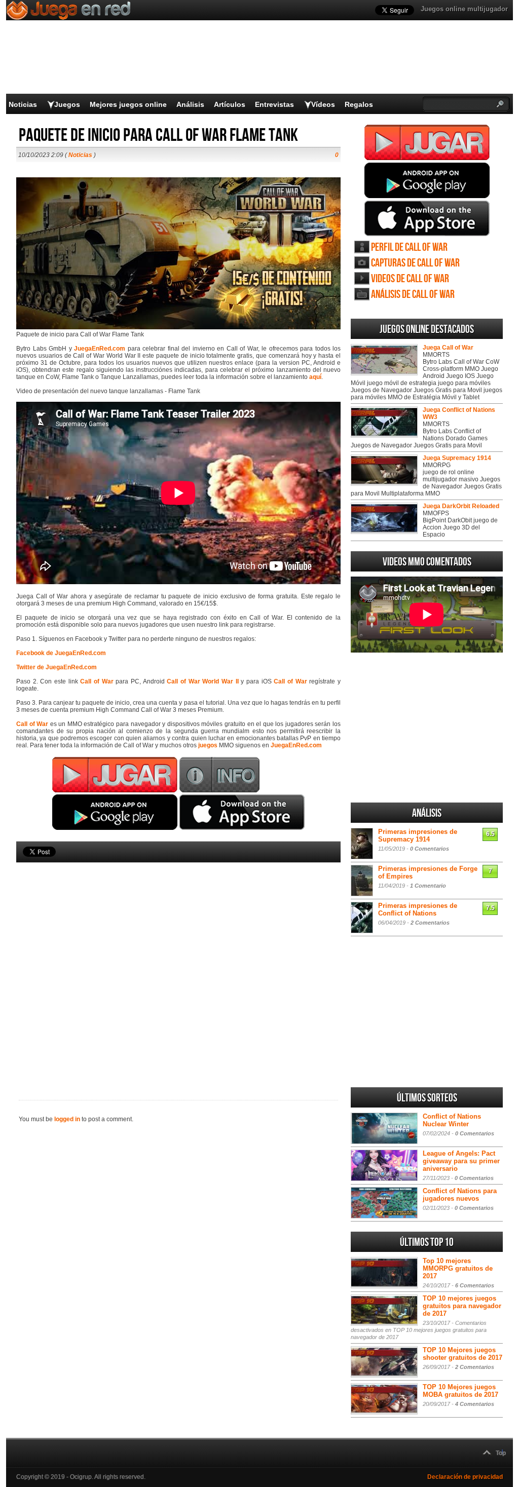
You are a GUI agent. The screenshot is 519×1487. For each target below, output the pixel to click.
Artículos (229, 104)
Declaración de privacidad (465, 1476)
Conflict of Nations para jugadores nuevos (460, 1194)
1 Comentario (428, 886)
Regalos (359, 104)
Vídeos (323, 104)
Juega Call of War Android (427, 180)
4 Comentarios (474, 1404)
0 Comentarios (429, 849)
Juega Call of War (427, 142)
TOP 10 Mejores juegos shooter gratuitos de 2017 (462, 1353)
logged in (67, 1119)
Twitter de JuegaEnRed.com (56, 667)
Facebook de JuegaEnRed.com (61, 653)
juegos (207, 745)
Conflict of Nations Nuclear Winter (452, 1120)
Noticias (23, 104)
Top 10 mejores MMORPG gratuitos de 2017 (458, 1268)
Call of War (96, 681)
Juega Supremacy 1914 (457, 458)
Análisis (190, 104)
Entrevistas (274, 104)
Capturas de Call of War (415, 263)
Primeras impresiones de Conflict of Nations (417, 909)
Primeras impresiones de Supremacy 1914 (417, 835)
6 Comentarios (474, 1285)
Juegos (67, 104)
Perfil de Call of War (409, 247)
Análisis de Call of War (413, 294)
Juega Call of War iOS (427, 218)
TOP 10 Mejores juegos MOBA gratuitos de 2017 (460, 1390)
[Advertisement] (178, 964)
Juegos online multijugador (464, 9)
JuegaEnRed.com (99, 348)
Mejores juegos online (128, 104)
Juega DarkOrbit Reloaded (461, 506)
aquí (315, 376)
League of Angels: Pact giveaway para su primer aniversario (461, 1161)
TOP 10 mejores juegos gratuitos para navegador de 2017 (462, 1305)
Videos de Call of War (410, 279)
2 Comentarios (430, 923)
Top (501, 1453)
